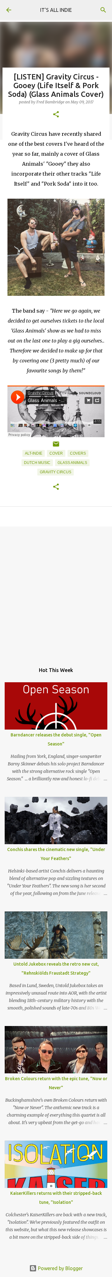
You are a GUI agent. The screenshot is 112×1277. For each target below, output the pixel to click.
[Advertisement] (56, 592)
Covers (78, 453)
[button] (56, 115)
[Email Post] (56, 446)
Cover (56, 453)
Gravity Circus (55, 472)
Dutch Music (37, 463)
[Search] (103, 9)
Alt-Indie (33, 453)
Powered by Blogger (60, 1268)
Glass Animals (72, 463)
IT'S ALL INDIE (56, 10)
